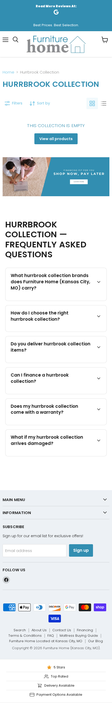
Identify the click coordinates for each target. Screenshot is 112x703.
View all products (56, 138)
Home (8, 72)
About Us (39, 630)
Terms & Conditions (25, 635)
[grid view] (92, 103)
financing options (51, 393)
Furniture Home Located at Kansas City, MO (45, 641)
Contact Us (61, 630)
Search (20, 630)
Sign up (81, 550)
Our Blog (95, 641)
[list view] (103, 103)
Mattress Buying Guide (79, 635)
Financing (85, 630)
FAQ (50, 635)
